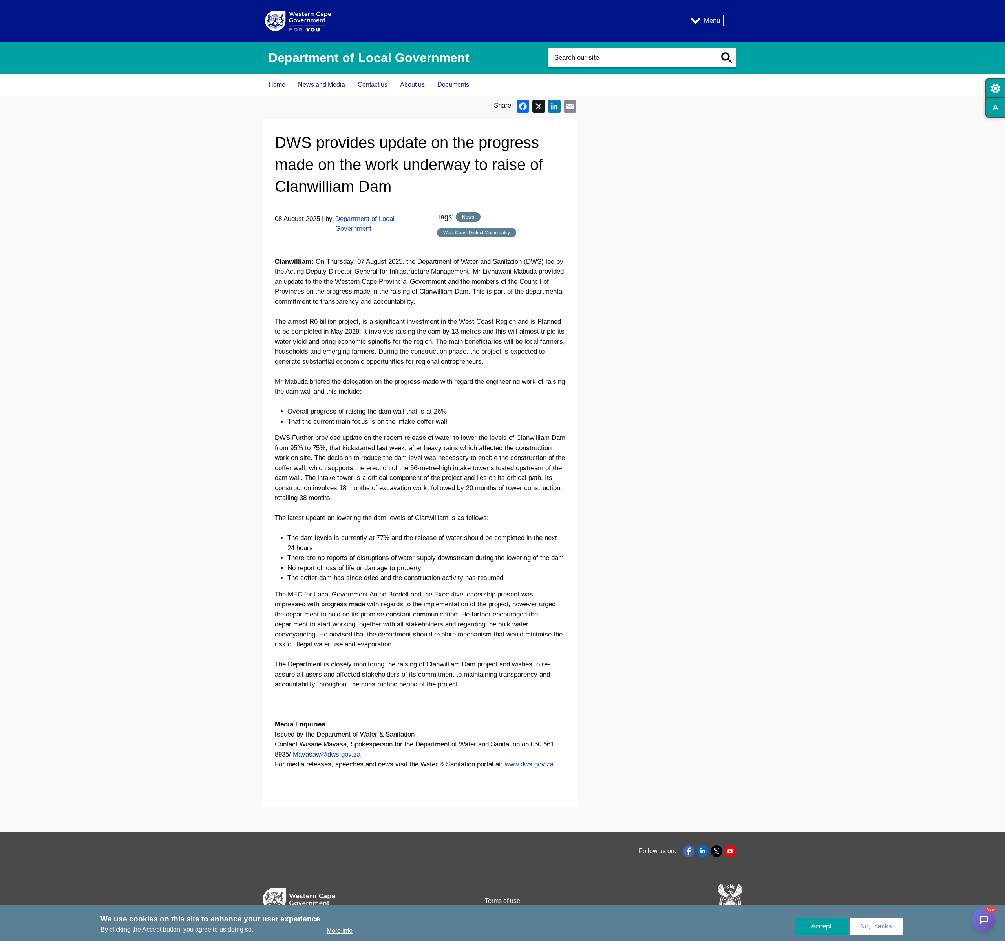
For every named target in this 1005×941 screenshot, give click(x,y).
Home (277, 84)
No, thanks (876, 926)
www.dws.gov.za (529, 764)
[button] (726, 57)
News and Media (321, 84)
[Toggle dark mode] (995, 88)
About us (412, 84)
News (468, 217)
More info (340, 930)
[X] (538, 106)
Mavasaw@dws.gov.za (326, 754)
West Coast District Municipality (476, 232)
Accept (821, 926)
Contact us (372, 84)
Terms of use (502, 900)
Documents (453, 84)
